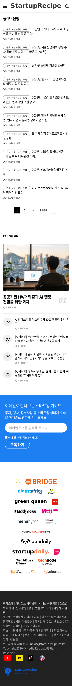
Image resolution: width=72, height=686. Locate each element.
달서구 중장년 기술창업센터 (49, 65)
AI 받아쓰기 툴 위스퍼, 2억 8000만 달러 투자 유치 (41, 321)
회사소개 (8, 603)
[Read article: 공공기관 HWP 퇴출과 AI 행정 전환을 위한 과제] (36, 267)
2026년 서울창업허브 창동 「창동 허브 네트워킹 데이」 (33, 153)
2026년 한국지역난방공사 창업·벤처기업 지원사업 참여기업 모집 (34, 117)
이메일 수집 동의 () (24, 438)
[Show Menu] (5, 6)
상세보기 (34, 438)
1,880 (43, 210)
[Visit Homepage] (36, 6)
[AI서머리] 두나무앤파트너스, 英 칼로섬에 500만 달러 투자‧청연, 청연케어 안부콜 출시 (41, 339)
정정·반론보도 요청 (39, 608)
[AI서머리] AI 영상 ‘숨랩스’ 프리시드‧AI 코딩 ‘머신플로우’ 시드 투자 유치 (42, 373)
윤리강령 (21, 608)
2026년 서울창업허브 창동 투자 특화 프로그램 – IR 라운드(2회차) (35, 49)
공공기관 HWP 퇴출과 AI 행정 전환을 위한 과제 (27, 299)
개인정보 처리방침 (26, 603)
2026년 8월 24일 (12, 38)
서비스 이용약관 (48, 603)
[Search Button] (67, 6)
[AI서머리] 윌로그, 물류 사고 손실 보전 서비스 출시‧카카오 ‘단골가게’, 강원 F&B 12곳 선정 (41, 356)
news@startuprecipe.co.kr (47, 644)
